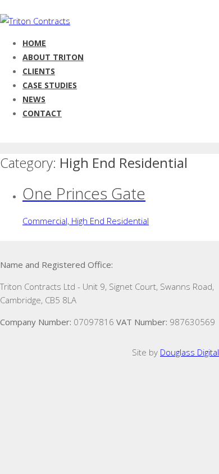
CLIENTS (38, 71)
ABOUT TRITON (53, 57)
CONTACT (42, 113)
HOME (34, 43)
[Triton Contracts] (35, 20)
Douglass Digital (189, 352)
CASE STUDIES (49, 85)
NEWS (33, 99)
